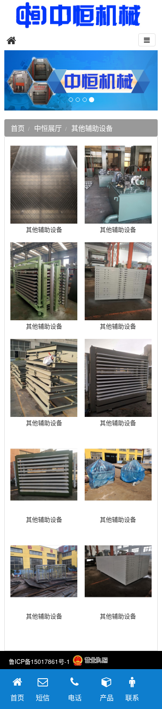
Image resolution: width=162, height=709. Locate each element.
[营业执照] (90, 661)
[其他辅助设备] (43, 219)
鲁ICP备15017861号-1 (39, 661)
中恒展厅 (48, 128)
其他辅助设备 (92, 128)
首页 (18, 128)
